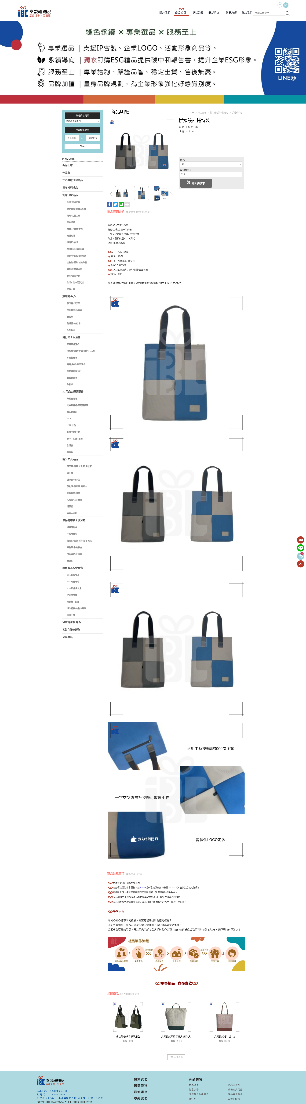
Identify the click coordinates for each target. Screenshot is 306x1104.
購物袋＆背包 (235, 1094)
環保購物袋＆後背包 (73, 520)
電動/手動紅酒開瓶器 (76, 256)
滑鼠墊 (70, 506)
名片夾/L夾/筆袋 (74, 500)
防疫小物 (71, 289)
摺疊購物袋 (72, 527)
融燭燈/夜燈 (72, 242)
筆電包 (70, 561)
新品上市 (67, 165)
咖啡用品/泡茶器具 (75, 249)
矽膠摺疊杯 (72, 357)
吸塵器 (70, 452)
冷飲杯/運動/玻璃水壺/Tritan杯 (81, 351)
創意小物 (194, 1089)
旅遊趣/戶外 (69, 296)
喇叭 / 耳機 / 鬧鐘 (75, 439)
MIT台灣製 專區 (71, 622)
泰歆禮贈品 (35, 11)
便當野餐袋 (72, 595)
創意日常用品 (70, 195)
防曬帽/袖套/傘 (74, 323)
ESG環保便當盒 (74, 588)
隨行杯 (192, 1099)
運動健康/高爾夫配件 (76, 209)
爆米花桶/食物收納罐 (76, 608)
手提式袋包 (72, 534)
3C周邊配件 (234, 1085)
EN (285, 5)
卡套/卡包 (71, 425)
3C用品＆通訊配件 (73, 391)
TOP (300, 564)
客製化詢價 (234, 1099)
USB (69, 418)
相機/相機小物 (73, 432)
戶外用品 (71, 330)
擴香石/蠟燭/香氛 (75, 229)
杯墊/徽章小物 (73, 276)
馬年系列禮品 (70, 187)
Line (300, 548)
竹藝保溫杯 (72, 378)
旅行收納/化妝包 (74, 554)
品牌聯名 (67, 637)
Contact (300, 540)
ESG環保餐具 (73, 575)
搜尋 (82, 146)
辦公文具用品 (70, 459)
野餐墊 (70, 317)
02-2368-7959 (56, 1094)
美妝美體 (71, 222)
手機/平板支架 (73, 202)
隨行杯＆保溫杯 (71, 337)
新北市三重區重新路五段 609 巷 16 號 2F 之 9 (75, 1098)
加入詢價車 (198, 183)
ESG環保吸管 (73, 581)
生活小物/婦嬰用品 (75, 282)
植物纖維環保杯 (74, 371)
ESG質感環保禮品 (72, 180)
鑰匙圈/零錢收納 (74, 269)
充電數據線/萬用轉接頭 (77, 405)
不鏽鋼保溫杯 (73, 344)
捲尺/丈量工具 (73, 215)
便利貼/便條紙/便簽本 (77, 486)
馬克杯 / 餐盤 (73, 602)
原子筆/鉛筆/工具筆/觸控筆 (79, 466)
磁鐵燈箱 (71, 235)
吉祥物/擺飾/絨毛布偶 (77, 262)
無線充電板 (72, 398)
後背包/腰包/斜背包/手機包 (79, 540)
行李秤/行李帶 (73, 303)
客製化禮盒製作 (71, 629)
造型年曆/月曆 (73, 493)
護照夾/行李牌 (73, 479)
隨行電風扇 (72, 412)
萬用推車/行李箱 (74, 310)
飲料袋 (70, 384)
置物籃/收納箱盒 (74, 547)
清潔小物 (71, 615)
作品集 (66, 172)
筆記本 (70, 473)
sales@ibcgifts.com (52, 1091)
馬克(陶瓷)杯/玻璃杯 (76, 364)
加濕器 (70, 445)
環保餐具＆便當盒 (72, 568)
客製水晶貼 (72, 513)
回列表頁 (178, 1057)
